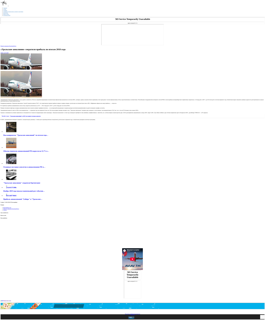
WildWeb (132, 314)
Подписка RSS (6, 15)
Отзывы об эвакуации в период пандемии (13, 11)
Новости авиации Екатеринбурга (8, 46)
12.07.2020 (6, 52)
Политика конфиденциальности (132, 313)
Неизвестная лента (7, 300)
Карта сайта (6, 14)
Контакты (5, 12)
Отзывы (5, 10)
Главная (5, 8)
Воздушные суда (7, 207)
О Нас (4, 9)
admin (2, 52)
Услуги (5, 210)
